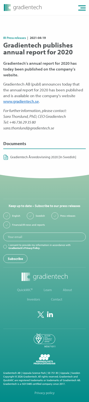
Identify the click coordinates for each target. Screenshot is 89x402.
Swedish (40, 215)
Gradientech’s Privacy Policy (24, 248)
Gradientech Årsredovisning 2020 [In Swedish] (43, 157)
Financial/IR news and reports (28, 224)
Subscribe (15, 258)
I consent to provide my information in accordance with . (39, 247)
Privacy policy (45, 393)
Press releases (67, 215)
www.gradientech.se (21, 101)
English (16, 215)
